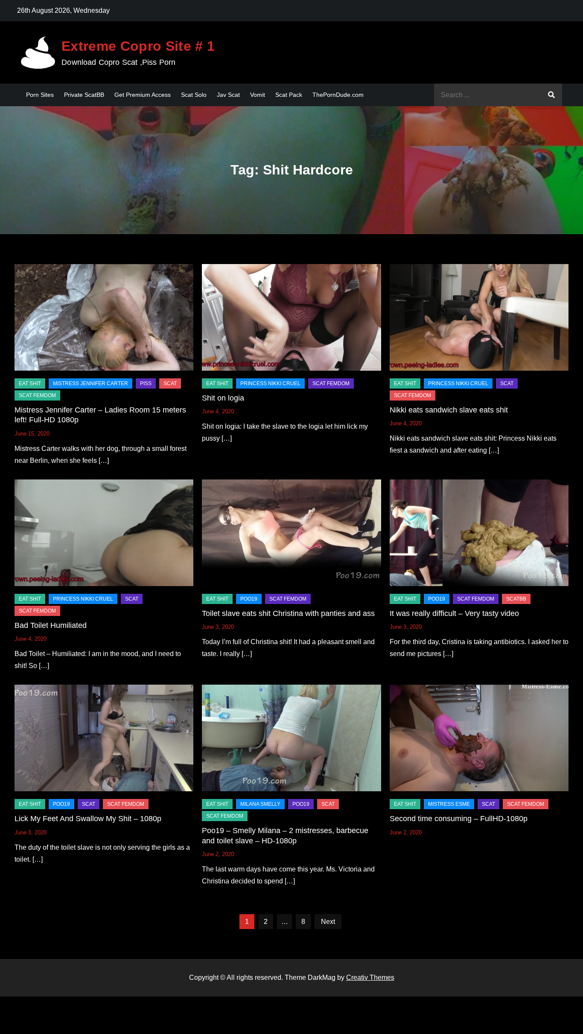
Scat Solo (194, 94)
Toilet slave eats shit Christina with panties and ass (288, 613)
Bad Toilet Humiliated (51, 625)
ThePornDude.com (338, 94)
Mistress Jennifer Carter (90, 383)
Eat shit (30, 383)
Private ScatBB (84, 94)
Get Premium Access (142, 94)
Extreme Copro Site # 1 (138, 46)
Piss (146, 383)
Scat (170, 383)
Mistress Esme (449, 804)
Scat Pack (288, 94)
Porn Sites (40, 94)
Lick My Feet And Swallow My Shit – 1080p (88, 818)
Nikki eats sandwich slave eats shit (449, 410)
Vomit (257, 94)
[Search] (551, 95)
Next (328, 921)
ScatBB (516, 599)
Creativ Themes (370, 977)
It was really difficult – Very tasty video (454, 613)
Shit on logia (223, 398)
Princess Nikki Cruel (270, 383)
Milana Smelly (260, 804)
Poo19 (248, 599)
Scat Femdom (37, 395)
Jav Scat (228, 94)
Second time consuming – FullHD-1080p (459, 818)
